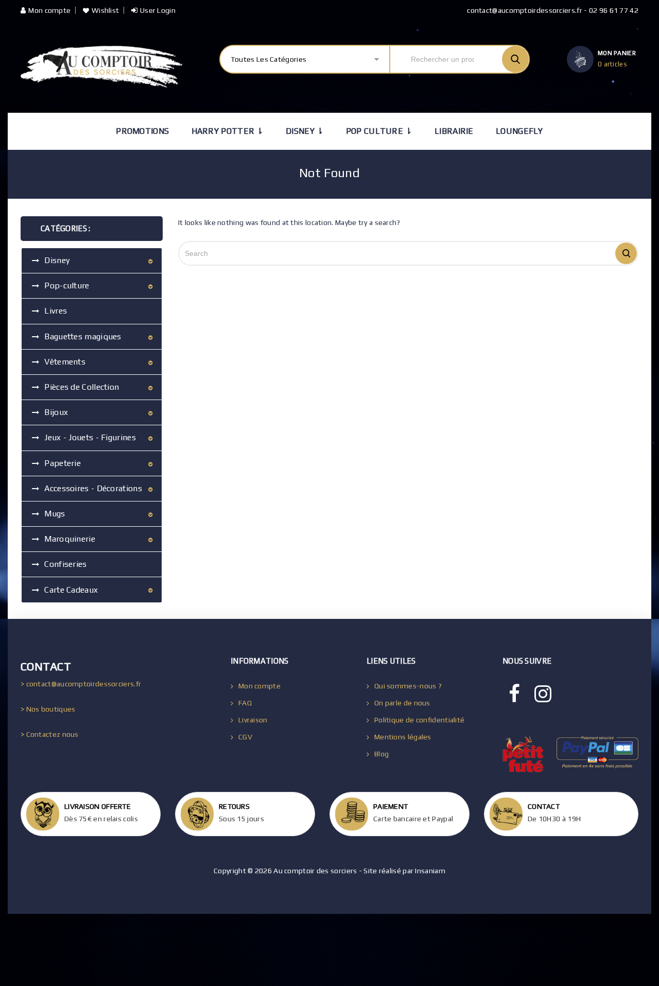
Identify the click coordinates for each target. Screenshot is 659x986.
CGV (245, 737)
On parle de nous (402, 703)
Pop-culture (66, 285)
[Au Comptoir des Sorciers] (101, 67)
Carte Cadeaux (71, 590)
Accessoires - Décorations (93, 488)
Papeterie (62, 463)
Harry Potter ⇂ (228, 131)
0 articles (612, 64)
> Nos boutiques (48, 709)
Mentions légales (402, 737)
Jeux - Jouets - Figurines (90, 437)
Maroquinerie (69, 539)
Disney (57, 260)
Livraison (253, 720)
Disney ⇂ (304, 131)
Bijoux (56, 412)
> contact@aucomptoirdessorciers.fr (81, 684)
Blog (381, 754)
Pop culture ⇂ (379, 131)
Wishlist (105, 10)
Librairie (454, 131)
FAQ (245, 703)
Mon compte (49, 10)
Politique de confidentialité (419, 720)
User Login (158, 10)
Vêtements (64, 362)
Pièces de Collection (81, 387)
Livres (55, 311)
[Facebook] (514, 694)
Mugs (54, 513)
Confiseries (65, 564)
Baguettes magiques (82, 336)
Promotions (142, 131)
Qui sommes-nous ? (408, 686)
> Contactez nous (50, 734)
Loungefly (519, 131)
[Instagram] (543, 694)
